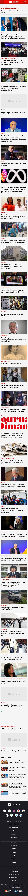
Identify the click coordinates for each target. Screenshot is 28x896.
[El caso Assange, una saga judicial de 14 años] (14, 306)
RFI (14, 831)
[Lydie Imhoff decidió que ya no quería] (14, 378)
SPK (14, 856)
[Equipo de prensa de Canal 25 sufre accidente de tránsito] (14, 600)
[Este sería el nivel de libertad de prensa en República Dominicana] (14, 453)
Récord (14, 849)
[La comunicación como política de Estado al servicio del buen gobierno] (14, 477)
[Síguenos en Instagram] (14, 810)
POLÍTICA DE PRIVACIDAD (14, 874)
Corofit (14, 862)
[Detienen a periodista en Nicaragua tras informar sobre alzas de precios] (14, 233)
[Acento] (14, 804)
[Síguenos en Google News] (20, 815)
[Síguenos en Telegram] (16, 815)
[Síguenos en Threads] (23, 810)
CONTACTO (14, 868)
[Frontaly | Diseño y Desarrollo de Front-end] (8, 891)
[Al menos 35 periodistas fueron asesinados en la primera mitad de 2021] (14, 625)
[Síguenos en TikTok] (7, 815)
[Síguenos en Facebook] (4, 810)
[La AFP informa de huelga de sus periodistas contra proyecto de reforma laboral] (14, 258)
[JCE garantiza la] (14, 721)
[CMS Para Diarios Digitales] (18, 891)
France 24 (14, 834)
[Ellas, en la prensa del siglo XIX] (14, 355)
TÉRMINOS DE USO (14, 871)
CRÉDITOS (14, 880)
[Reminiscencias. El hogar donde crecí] (14, 743)
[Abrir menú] (2, 2)
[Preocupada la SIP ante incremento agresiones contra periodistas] (14, 650)
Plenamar (14, 845)
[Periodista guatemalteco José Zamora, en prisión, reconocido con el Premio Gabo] (14, 331)
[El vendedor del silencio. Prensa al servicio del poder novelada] (14, 697)
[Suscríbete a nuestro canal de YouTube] (18, 810)
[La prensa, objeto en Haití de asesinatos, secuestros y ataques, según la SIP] (14, 502)
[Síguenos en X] (9, 810)
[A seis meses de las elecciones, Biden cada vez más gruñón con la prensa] (14, 283)
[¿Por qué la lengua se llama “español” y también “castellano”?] (14, 762)
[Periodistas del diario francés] (14, 427)
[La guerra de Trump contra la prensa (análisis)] (14, 156)
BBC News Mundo (14, 827)
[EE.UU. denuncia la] (14, 527)
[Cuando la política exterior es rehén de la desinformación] (14, 105)
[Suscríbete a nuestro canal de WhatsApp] (11, 815)
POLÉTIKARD (14, 838)
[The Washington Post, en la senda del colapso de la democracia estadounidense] (14, 80)
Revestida (14, 859)
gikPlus (14, 852)
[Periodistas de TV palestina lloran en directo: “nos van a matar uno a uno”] (14, 402)
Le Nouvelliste (14, 824)
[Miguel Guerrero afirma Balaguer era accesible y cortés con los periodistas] (14, 551)
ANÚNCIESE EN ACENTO (14, 877)
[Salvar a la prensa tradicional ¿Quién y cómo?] (14, 674)
